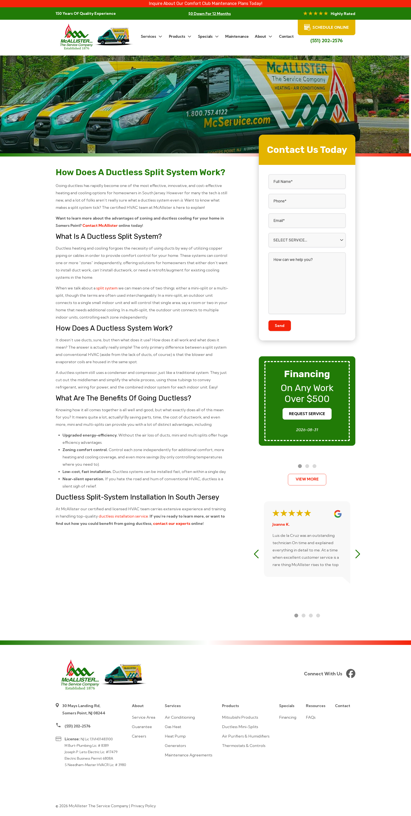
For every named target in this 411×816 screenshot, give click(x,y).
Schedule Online (331, 27)
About (138, 705)
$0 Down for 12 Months (209, 13)
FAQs (311, 717)
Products (230, 705)
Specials (286, 705)
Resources (315, 705)
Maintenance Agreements (188, 755)
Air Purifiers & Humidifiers (246, 736)
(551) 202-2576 (326, 40)
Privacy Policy (143, 805)
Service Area (143, 717)
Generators (175, 745)
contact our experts (171, 523)
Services (173, 705)
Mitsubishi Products (240, 717)
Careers (139, 736)
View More (307, 479)
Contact (342, 705)
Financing (287, 717)
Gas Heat (173, 726)
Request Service (307, 413)
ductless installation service (123, 516)
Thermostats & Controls (243, 745)
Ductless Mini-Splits (240, 726)
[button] (300, 466)
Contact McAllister (100, 225)
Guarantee (142, 726)
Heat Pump (175, 736)
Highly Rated (343, 13)
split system (107, 288)
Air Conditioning (180, 717)
